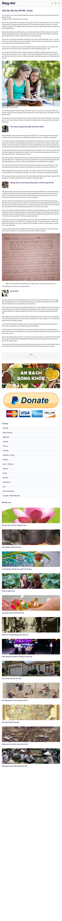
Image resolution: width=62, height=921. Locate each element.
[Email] (36, 356)
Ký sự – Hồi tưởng (8, 464)
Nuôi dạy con (6, 482)
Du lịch (5, 473)
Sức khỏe (5, 450)
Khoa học (5, 477)
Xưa (4, 486)
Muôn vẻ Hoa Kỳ (7, 432)
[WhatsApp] (31, 356)
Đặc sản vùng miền (8, 491)
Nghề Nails (6, 437)
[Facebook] (25, 356)
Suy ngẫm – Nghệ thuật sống (11, 495)
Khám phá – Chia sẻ (9, 455)
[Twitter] (28, 356)
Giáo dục (5, 468)
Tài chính (5, 441)
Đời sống (5, 428)
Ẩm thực (5, 459)
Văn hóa (5, 446)
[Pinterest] (33, 356)
